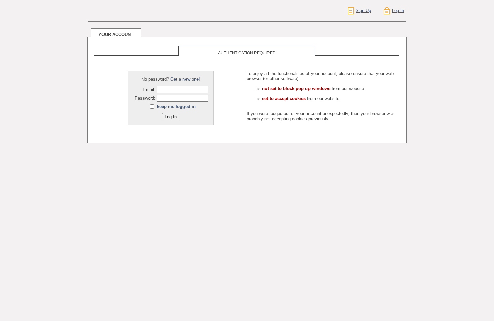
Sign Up (363, 10)
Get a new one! (185, 79)
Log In (398, 10)
